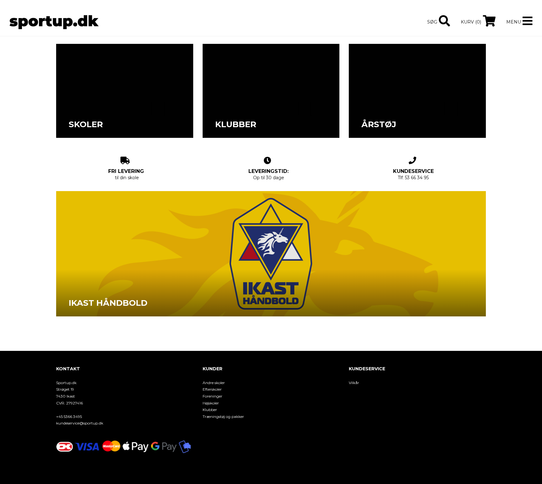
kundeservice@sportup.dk (79, 423)
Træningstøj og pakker (223, 416)
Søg (432, 22)
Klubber (210, 409)
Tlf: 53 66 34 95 (413, 174)
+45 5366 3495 (69, 416)
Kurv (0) (471, 22)
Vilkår (354, 382)
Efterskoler (212, 389)
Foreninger (212, 396)
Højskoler (211, 403)
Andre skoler (214, 382)
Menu (513, 22)
